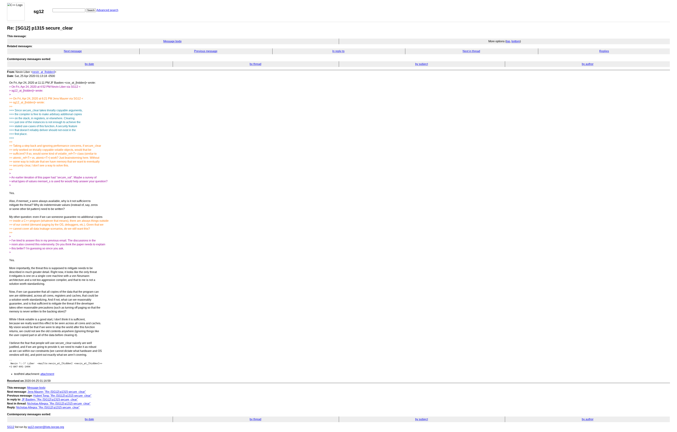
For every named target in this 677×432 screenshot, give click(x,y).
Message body (172, 41)
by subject (421, 64)
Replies (604, 51)
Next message (73, 51)
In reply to (338, 51)
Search (90, 10)
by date (89, 64)
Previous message (205, 51)
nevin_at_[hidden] (43, 71)
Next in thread (471, 51)
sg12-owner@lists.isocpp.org (46, 426)
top (508, 41)
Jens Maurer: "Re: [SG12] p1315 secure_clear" (57, 391)
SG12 (10, 426)
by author (587, 64)
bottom (515, 41)
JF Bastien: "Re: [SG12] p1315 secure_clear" (50, 399)
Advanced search (107, 10)
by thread (255, 64)
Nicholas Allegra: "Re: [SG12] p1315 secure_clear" (59, 403)
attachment (47, 373)
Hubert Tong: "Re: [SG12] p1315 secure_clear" (62, 395)
